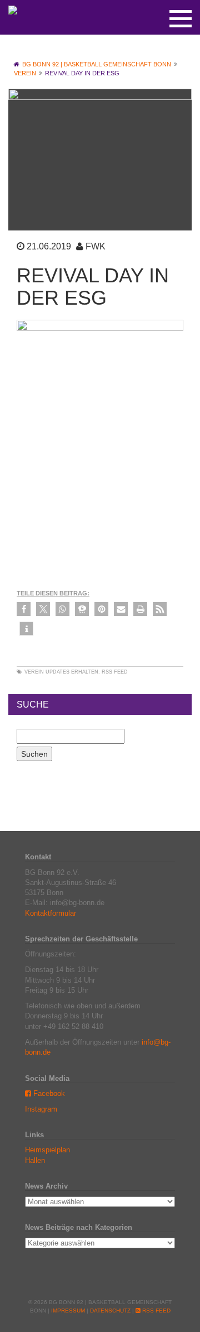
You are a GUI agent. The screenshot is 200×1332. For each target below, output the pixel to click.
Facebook (48, 1093)
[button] (24, 609)
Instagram (41, 1109)
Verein (34, 672)
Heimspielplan (47, 1150)
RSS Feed (115, 672)
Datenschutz (110, 1310)
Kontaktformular (50, 913)
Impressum (68, 1310)
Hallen (35, 1160)
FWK (96, 246)
